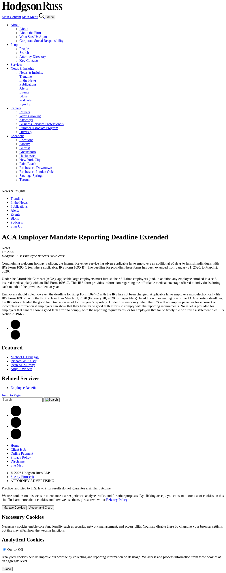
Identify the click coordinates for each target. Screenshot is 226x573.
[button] (15, 338)
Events (24, 92)
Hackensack (27, 156)
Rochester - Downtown (35, 168)
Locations (17, 136)
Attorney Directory (32, 56)
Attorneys (26, 120)
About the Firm (30, 33)
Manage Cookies (14, 507)
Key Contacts (28, 60)
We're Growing (30, 116)
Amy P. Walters (21, 369)
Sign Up (25, 104)
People (15, 45)
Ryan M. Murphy (23, 365)
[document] (113, 542)
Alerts (23, 88)
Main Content (11, 17)
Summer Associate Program (38, 128)
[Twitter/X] (16, 426)
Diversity (25, 132)
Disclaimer (18, 461)
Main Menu (30, 17)
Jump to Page (11, 395)
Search (24, 52)
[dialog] (113, 502)
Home (15, 445)
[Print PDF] (15, 328)
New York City (30, 160)
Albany (24, 144)
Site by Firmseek (22, 477)
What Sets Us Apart (33, 37)
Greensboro (27, 152)
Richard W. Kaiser (23, 361)
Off (20, 549)
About (15, 25)
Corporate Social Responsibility (41, 41)
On (9, 549)
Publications (27, 84)
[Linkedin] (16, 415)
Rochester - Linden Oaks (36, 172)
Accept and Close (40, 507)
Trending (25, 76)
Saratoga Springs (31, 175)
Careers (16, 108)
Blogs (23, 96)
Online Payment (22, 453)
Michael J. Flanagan (25, 357)
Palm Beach (27, 164)
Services (16, 64)
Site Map (17, 465)
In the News (27, 80)
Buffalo (24, 148)
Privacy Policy (21, 457)
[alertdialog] (113, 542)
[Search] (42, 17)
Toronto (24, 179)
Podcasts (25, 100)
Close (7, 569)
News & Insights (22, 68)
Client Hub (18, 449)
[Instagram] (16, 438)
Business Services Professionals (41, 124)
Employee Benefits (24, 388)
